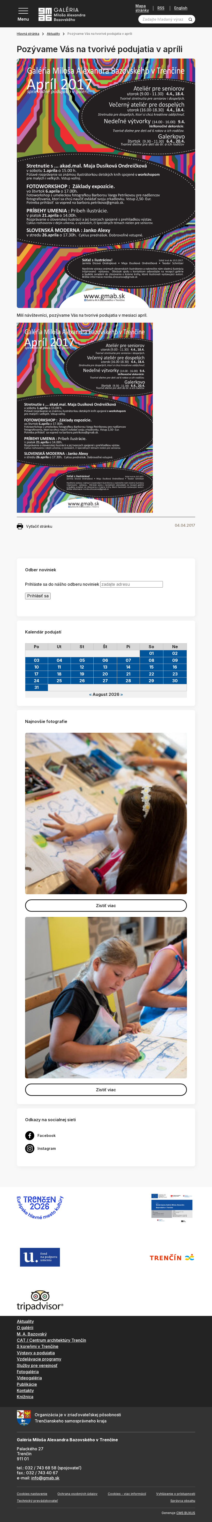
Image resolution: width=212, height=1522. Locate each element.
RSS (160, 8)
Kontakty (25, 1390)
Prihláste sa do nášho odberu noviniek (62, 584)
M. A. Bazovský (32, 1334)
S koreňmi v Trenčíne (37, 1346)
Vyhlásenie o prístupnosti (175, 1494)
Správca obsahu (182, 1501)
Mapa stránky (142, 8)
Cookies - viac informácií (127, 1494)
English (180, 8)
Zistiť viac (106, 905)
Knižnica (25, 1396)
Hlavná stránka (28, 34)
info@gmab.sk (45, 1477)
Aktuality (53, 34)
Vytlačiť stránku (39, 526)
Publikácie (27, 1384)
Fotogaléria (28, 1371)
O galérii (25, 1327)
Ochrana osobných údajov (77, 1494)
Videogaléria (29, 1377)
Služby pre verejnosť (37, 1365)
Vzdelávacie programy (39, 1359)
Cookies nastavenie (32, 1494)
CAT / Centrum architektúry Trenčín (51, 1340)
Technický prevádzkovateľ (37, 1501)
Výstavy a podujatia (36, 1352)
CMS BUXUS (185, 1513)
